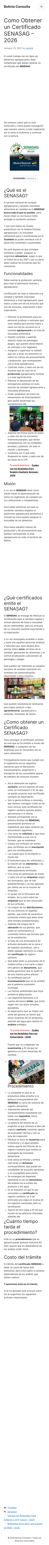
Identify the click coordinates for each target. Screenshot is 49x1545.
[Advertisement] (24, 96)
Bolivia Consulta (17, 7)
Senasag (12, 1511)
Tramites (12, 1507)
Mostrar (31, 178)
